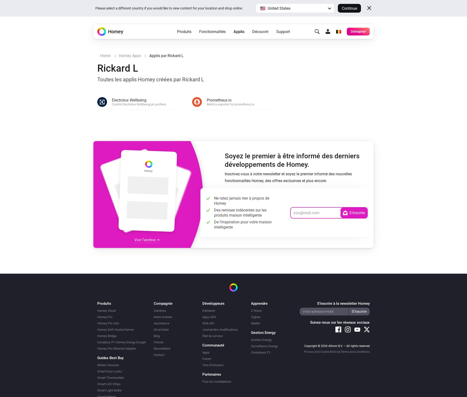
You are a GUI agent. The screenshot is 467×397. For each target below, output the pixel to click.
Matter (255, 323)
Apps (205, 352)
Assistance (161, 323)
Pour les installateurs (216, 381)
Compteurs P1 (260, 352)
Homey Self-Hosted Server (115, 329)
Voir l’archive (146, 240)
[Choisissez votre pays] (338, 31)
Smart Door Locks (109, 371)
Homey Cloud (106, 311)
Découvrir (260, 31)
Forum (206, 359)
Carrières (160, 311)
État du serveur (212, 336)
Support (283, 31)
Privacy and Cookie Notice (321, 352)
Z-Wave (256, 311)
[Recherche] (317, 31)
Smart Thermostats (110, 378)
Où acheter (161, 329)
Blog (157, 336)
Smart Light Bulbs (109, 390)
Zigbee (255, 317)
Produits (184, 31)
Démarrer (208, 311)
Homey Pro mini (108, 323)
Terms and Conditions (355, 352)
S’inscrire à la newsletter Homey (343, 303)
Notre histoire (163, 317)
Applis (239, 31)
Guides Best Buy (110, 358)
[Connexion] (327, 31)
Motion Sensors (108, 365)
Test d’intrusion (213, 365)
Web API (208, 323)
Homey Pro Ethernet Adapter (116, 348)
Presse (158, 342)
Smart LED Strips (109, 384)
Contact (159, 355)
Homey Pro (104, 317)
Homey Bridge (107, 336)
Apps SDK (209, 317)
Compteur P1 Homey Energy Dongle (121, 342)
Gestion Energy (261, 340)
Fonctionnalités (212, 31)
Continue (349, 8)
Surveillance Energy (264, 346)
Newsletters (162, 348)
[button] (295, 8)
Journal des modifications (220, 329)
